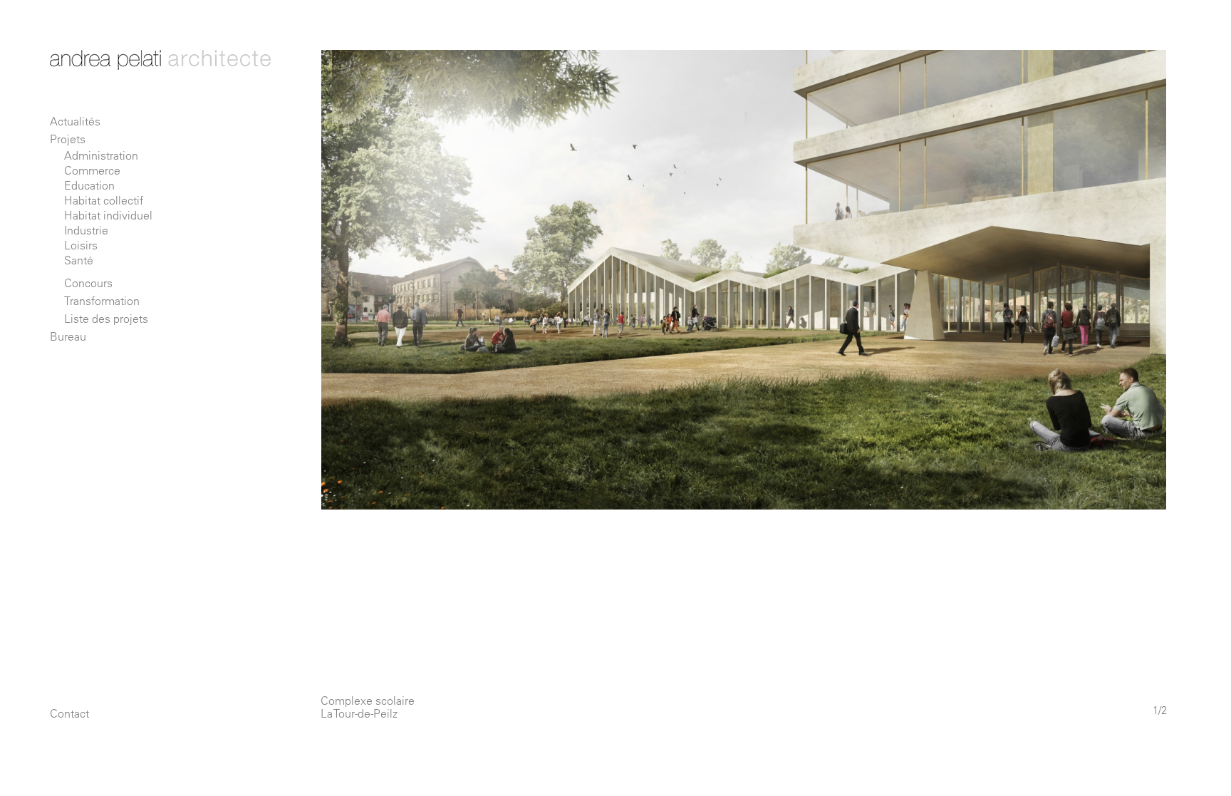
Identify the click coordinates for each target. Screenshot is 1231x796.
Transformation (102, 301)
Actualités (75, 121)
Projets (67, 139)
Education (89, 185)
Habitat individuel (108, 215)
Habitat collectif (103, 200)
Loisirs (81, 245)
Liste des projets (106, 318)
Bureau (68, 336)
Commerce (92, 170)
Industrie (86, 230)
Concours (88, 283)
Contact (69, 713)
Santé (78, 260)
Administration (101, 155)
